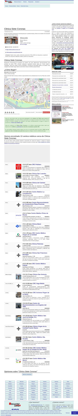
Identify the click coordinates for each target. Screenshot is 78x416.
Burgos (33, 383)
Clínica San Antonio (40, 274)
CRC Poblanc (36, 164)
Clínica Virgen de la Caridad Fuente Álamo (34, 327)
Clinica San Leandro (39, 173)
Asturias (56, 381)
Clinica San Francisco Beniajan (35, 253)
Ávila (68, 381)
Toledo (56, 396)
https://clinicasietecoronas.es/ (13, 49)
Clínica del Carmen (38, 183)
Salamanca (45, 394)
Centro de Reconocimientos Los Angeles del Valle (34, 304)
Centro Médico (47, 31)
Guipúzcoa (33, 388)
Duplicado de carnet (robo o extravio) (60, 85)
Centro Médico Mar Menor (34, 359)
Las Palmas (44, 390)
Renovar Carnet (17, 1)
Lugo (10, 392)
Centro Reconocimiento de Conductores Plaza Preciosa (36, 203)
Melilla (44, 392)
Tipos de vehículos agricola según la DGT (68, 120)
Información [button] (8, 415)
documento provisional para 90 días (65, 42)
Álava (10, 381)
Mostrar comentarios (27, 374)
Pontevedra (33, 394)
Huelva (44, 388)
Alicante (33, 381)
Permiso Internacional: (57, 87)
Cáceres (44, 383)
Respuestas (30, 1)
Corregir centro (46, 112)
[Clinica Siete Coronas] (11, 40)
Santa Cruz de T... (56, 394)
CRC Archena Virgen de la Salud (36, 293)
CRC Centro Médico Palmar (34, 264)
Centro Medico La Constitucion (33, 192)
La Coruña (22, 390)
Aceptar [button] (74, 412)
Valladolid (10, 399)
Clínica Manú (36, 224)
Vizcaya (21, 399)
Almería (44, 381)
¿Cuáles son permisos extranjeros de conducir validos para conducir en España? (67, 115)
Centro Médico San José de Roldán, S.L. (34, 316)
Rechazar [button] (68, 412)
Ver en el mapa (23, 44)
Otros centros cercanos (30, 112)
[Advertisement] (27, 17)
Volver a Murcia (38, 112)
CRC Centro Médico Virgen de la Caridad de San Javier (35, 348)
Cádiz (56, 383)
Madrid (21, 392)
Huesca (56, 388)
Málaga (33, 392)
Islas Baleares (68, 388)
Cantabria (68, 383)
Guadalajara (21, 388)
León (56, 390)
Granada (10, 388)
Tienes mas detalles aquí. (17, 122)
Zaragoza (45, 399)
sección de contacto (61, 406)
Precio (64, 27)
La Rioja (33, 390)
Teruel (45, 396)
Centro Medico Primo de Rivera (35, 214)
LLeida (68, 390)
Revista (25, 1)
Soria (22, 396)
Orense (10, 394)
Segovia (68, 394)
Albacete (21, 381)
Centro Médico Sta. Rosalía (34, 337)
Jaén (10, 390)
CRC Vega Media (38, 283)
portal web (19, 126)
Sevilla (10, 396)
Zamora (33, 399)
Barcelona (22, 383)
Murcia (56, 392)
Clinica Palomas (37, 244)
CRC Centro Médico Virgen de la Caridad (34, 233)
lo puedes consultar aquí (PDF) (64, 98)
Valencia (68, 396)
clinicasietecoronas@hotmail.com (14, 52)
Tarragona (33, 396)
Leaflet (38, 108)
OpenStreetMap (43, 108)
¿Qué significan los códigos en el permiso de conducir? (67, 108)
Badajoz (10, 383)
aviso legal (58, 407)
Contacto (37, 1)
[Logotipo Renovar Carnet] (15, 404)
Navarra (68, 392)
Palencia (21, 394)
